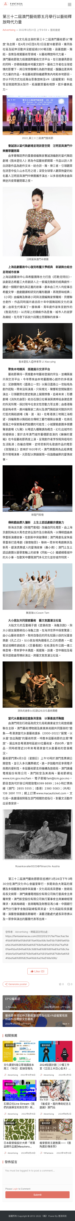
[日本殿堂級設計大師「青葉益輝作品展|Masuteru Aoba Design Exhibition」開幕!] (19, 1129)
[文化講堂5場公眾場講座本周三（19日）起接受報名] (19, 1051)
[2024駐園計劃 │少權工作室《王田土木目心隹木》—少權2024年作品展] (55, 1051)
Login (15, 1188)
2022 (38, 1216)
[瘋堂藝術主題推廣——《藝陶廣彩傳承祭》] (55, 1129)
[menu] (69, 4)
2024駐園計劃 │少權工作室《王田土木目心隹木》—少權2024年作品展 (55, 1066)
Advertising (9, 29)
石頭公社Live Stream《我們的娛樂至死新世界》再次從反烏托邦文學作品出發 (19, 1105)
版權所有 (13, 1216)
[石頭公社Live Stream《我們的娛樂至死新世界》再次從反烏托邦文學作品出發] (19, 1090)
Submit (37, 1194)
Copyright (22, 1216)
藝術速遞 (55, 29)
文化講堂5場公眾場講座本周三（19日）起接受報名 (19, 1066)
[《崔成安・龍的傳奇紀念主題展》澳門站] (55, 1090)
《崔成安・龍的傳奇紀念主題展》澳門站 (55, 1105)
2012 (32, 1216)
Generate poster (17, 984)
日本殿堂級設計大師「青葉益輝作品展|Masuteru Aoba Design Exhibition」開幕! (19, 1144)
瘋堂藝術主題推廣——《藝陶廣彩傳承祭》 (55, 1144)
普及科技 (62, 1216)
